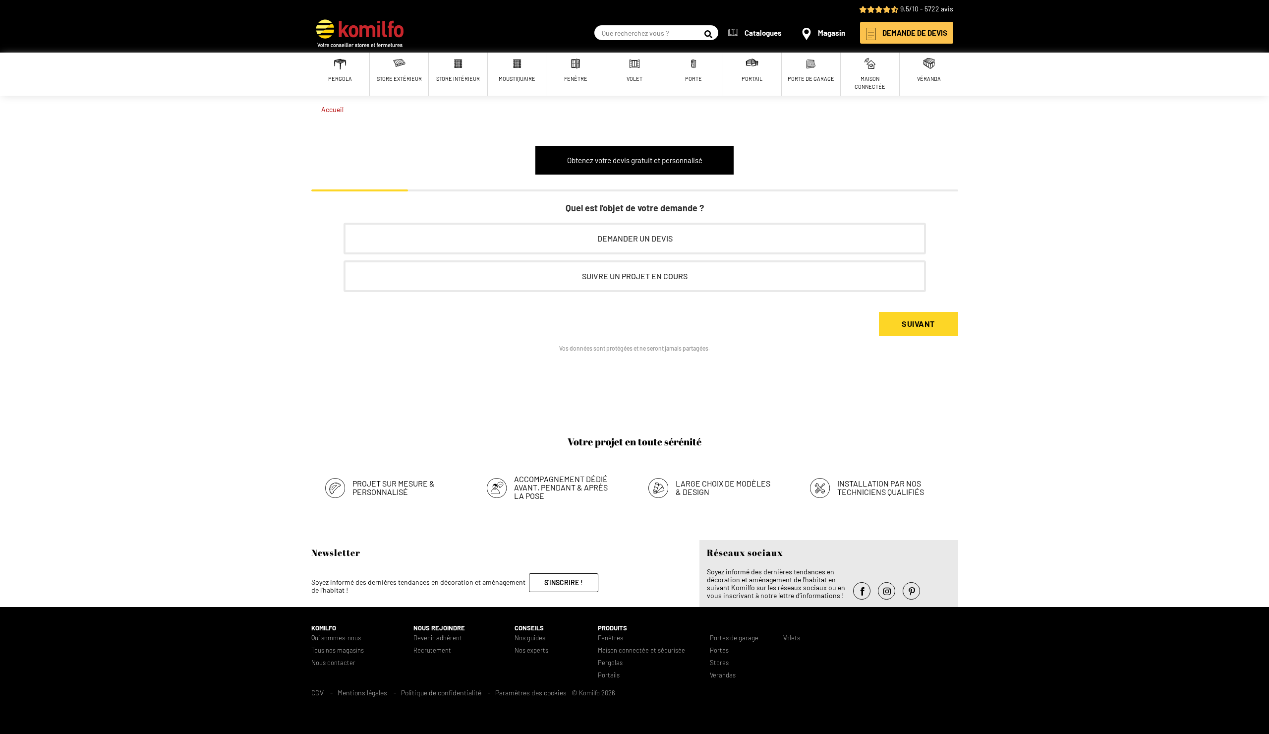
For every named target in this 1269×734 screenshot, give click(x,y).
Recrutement (432, 650)
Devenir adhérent (437, 638)
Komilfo (323, 628)
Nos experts (531, 650)
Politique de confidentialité (441, 692)
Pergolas (610, 663)
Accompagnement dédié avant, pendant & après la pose (561, 487)
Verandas (723, 675)
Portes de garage (734, 638)
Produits (612, 628)
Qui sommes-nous (336, 638)
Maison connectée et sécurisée (641, 650)
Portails (609, 675)
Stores (719, 663)
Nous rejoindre (439, 628)
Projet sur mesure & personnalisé (393, 487)
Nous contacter (333, 663)
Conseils (529, 628)
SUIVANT (918, 323)
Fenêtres (610, 638)
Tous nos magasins (337, 650)
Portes (719, 650)
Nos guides (530, 638)
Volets (791, 638)
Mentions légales (362, 692)
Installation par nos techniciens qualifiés (880, 487)
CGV (317, 692)
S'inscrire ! (563, 582)
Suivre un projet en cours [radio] (635, 276)
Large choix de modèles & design (723, 487)
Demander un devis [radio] (634, 238)
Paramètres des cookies (531, 692)
